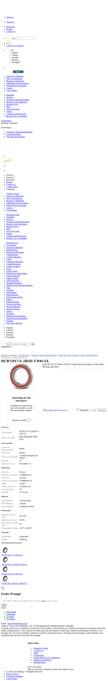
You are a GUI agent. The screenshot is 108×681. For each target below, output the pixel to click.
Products (10, 17)
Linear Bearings (13, 276)
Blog (8, 107)
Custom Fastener (13, 266)
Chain (8, 259)
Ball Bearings (12, 250)
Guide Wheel (11, 271)
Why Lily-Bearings (14, 79)
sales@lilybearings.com (17, 623)
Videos (9, 111)
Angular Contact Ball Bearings (44, 355)
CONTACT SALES (15, 46)
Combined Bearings (14, 262)
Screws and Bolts (13, 304)
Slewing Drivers (13, 309)
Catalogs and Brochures (16, 114)
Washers (9, 321)
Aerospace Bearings (14, 247)
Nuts (8, 288)
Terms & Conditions (14, 676)
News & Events (12, 109)
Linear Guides (12, 278)
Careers (9, 88)
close (4, 605)
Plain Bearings (12, 295)
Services (9, 97)
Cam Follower (12, 255)
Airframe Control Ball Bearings (19, 132)
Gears (8, 269)
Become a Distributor (15, 81)
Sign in (18, 72)
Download (101, 410)
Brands (9, 29)
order (43, 601)
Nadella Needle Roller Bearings (19, 285)
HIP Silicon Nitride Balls (16, 273)
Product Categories (9, 355)
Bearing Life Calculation (16, 116)
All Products (6, 121)
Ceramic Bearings (13, 134)
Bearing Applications (15, 252)
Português (16, 62)
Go (33, 344)
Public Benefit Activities (16, 86)
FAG (21, 439)
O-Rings (9, 290)
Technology (39, 655)
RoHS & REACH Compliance (47, 658)
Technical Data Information (17, 100)
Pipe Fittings (11, 292)
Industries (10, 95)
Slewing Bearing (13, 307)
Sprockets (10, 314)
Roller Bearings (12, 302)
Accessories (11, 245)
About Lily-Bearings (15, 76)
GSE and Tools (12, 281)
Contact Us (11, 31)
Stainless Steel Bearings (16, 316)
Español (15, 57)
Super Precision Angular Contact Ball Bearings (78, 355)
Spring (9, 311)
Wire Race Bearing (14, 323)
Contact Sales (12, 187)
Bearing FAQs (12, 104)
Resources (10, 27)
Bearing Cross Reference (16, 102)
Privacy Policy (12, 674)
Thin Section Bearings (15, 137)
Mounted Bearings (14, 283)
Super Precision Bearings (16, 318)
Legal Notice (11, 679)
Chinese (15, 55)
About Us (10, 22)
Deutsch (15, 60)
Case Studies (11, 90)
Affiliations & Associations (17, 83)
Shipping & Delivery (42, 660)
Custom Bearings (13, 264)
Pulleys (9, 299)
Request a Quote (41, 648)
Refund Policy (40, 662)
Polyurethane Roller (14, 297)
